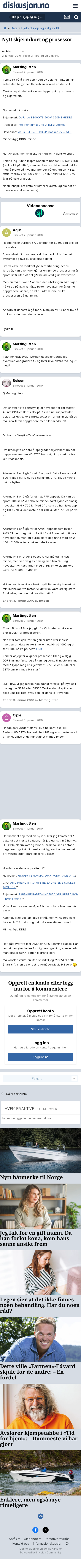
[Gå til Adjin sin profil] (6, 232)
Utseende (31, 1539)
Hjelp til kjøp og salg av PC (41, 55)
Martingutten (15, 51)
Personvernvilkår (57, 1539)
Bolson (18, 380)
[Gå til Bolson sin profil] (6, 383)
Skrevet (28, 72)
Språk (13, 1539)
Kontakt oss (21, 1543)
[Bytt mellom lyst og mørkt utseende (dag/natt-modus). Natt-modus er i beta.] (67, 1543)
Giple (17, 715)
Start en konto (40, 1029)
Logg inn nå (40, 1057)
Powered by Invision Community (40, 1552)
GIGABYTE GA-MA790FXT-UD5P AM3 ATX (46, 875)
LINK (39, 649)
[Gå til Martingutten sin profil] (6, 69)
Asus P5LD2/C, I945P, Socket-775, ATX (44, 132)
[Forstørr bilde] (75, 964)
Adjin (17, 230)
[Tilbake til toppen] (40, 1516)
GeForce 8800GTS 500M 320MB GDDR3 (46, 117)
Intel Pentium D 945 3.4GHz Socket (41, 124)
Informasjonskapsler (47, 1543)
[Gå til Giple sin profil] (6, 717)
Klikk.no (57, 1548)
